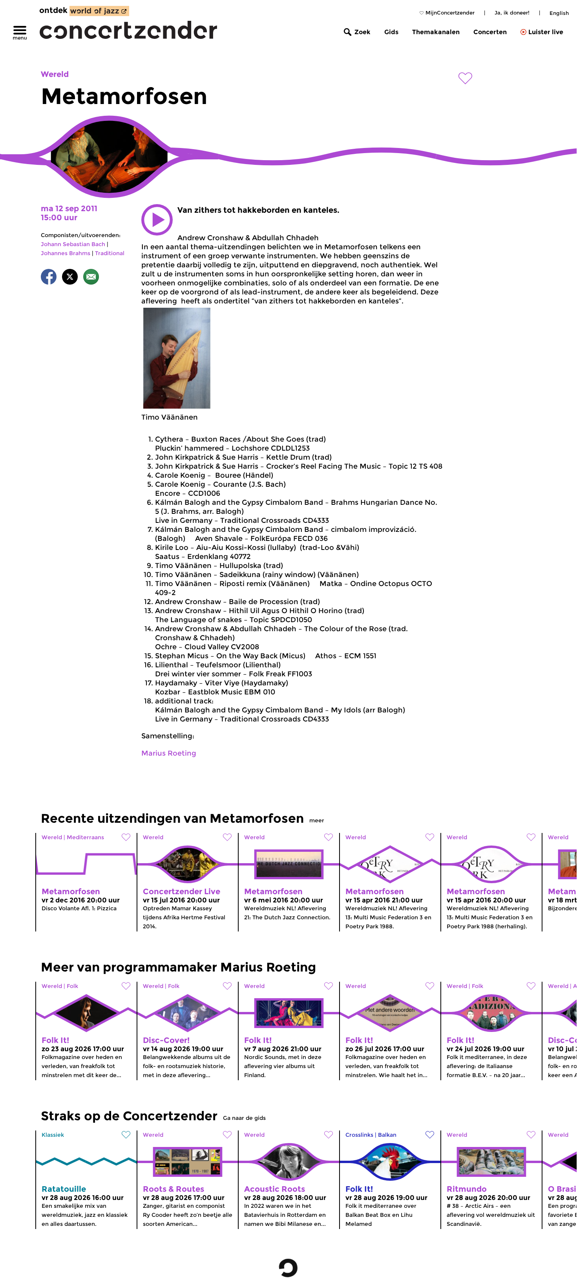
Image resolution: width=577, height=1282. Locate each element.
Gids (391, 32)
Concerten (490, 32)
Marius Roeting (168, 753)
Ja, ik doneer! (512, 12)
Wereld (55, 74)
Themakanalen (436, 32)
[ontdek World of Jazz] (99, 11)
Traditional (109, 253)
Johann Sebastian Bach (73, 244)
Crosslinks (359, 1134)
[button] (157, 220)
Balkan (387, 1134)
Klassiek (53, 1134)
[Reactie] (91, 278)
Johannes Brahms (65, 253)
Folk (72, 986)
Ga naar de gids (244, 1117)
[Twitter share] (70, 278)
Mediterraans (85, 837)
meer (316, 820)
